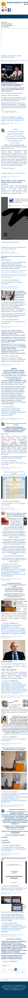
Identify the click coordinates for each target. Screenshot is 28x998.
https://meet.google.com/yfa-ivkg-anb (15, 829)
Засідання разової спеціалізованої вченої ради (13, 322)
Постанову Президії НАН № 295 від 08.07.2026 (13, 463)
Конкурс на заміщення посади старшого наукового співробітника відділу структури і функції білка (13, 118)
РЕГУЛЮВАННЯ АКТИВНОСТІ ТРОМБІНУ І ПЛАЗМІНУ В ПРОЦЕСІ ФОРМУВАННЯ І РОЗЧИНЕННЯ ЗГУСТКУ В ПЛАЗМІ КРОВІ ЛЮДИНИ (14, 928)
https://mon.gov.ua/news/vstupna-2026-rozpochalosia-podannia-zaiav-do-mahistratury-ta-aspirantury (14, 271)
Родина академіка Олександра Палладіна (11, 283)
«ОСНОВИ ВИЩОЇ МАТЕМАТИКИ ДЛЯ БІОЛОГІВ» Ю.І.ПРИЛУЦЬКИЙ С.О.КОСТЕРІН (13, 849)
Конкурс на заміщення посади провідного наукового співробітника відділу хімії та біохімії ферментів (13, 359)
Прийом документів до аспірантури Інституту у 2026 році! (13, 248)
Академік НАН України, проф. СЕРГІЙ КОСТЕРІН (11, 56)
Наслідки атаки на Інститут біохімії (13, 173)
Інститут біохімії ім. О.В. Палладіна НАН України (13, 504)
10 (12, 972)
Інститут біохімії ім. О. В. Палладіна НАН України (13, 740)
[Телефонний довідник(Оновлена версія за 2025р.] (2, 10)
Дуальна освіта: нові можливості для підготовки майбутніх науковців (14, 889)
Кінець (23, 972)
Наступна (17, 972)
